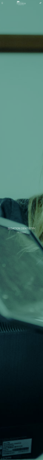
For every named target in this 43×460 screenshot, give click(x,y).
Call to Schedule (21, 232)
